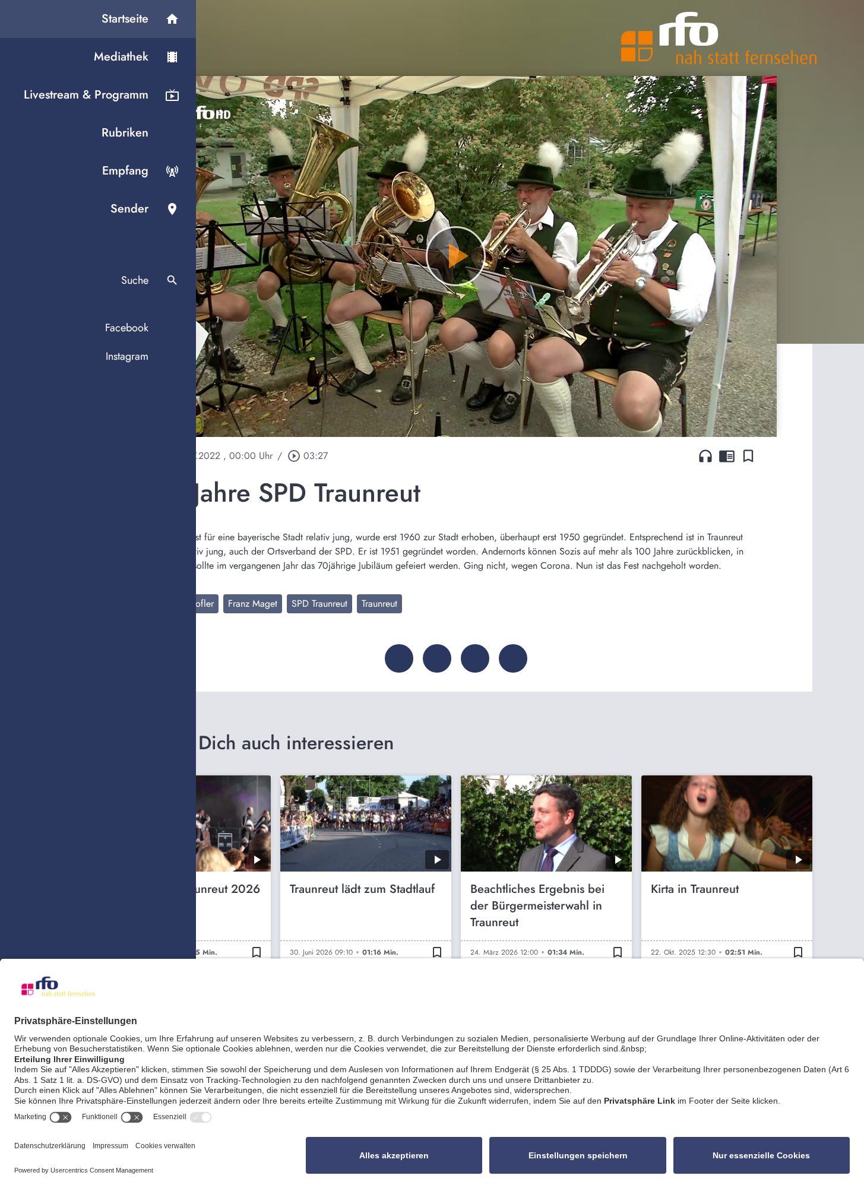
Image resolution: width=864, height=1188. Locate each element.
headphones (705, 456)
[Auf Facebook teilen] (399, 658)
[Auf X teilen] (437, 658)
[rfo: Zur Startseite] (719, 38)
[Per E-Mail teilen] (513, 658)
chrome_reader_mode (727, 456)
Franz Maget (252, 603)
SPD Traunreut (319, 603)
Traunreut (379, 603)
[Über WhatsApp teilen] (475, 658)
